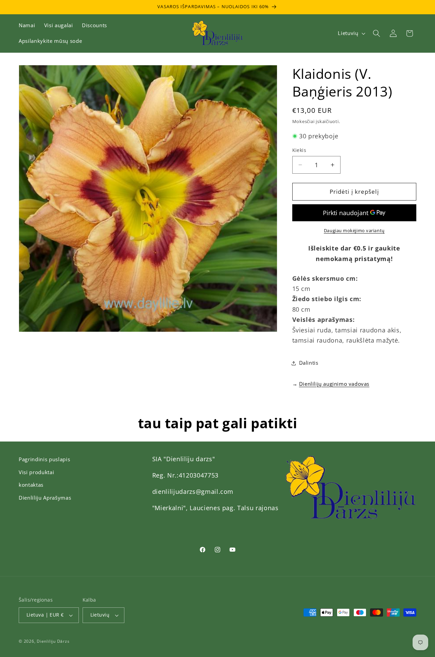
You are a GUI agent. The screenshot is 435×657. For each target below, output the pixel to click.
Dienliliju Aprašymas (45, 497)
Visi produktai (36, 472)
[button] (376, 33)
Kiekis (299, 150)
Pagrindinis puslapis (44, 459)
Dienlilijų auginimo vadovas (334, 383)
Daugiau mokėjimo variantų (354, 230)
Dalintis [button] (308, 362)
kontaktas (31, 484)
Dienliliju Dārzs (53, 641)
